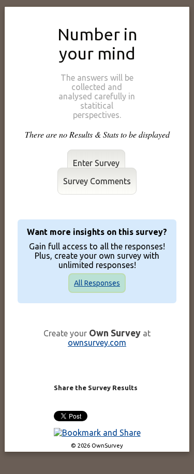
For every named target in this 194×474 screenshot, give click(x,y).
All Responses (97, 283)
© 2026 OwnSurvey (97, 445)
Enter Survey (96, 163)
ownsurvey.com (97, 342)
